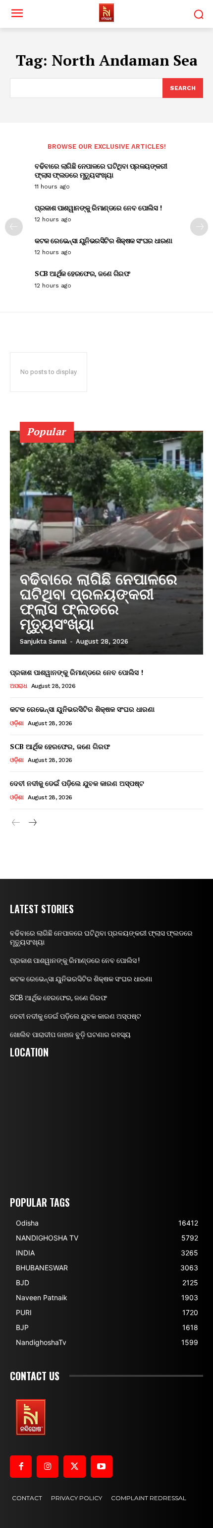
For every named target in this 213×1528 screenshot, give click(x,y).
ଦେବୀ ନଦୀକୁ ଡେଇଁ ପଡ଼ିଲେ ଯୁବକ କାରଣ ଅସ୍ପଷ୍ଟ (77, 783)
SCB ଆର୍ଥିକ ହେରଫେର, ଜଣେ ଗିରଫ (82, 273)
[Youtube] (101, 1466)
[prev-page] (14, 227)
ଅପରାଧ (18, 685)
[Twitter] (74, 1466)
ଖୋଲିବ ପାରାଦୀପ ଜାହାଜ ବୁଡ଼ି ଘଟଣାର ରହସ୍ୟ (70, 1035)
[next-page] (199, 227)
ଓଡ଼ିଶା (17, 723)
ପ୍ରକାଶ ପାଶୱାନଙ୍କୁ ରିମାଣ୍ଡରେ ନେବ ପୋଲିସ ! (98, 207)
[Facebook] (21, 1466)
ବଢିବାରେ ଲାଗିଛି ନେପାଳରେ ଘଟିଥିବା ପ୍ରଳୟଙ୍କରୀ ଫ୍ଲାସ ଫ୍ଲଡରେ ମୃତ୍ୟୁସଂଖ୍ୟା (101, 170)
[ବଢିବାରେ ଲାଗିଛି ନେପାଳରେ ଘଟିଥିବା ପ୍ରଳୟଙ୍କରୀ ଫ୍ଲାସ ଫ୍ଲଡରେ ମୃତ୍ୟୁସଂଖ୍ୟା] (106, 543)
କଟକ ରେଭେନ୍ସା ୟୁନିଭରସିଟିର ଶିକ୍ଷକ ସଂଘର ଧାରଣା (103, 240)
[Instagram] (47, 1466)
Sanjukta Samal (43, 641)
